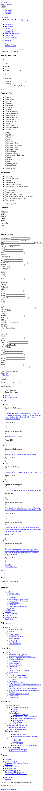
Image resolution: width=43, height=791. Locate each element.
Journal (9, 103)
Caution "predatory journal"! (18, 729)
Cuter (10, 668)
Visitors (11, 631)
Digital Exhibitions (11, 617)
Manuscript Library (15, 644)
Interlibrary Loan (18, 720)
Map (8, 123)
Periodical (10, 105)
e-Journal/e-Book (12, 178)
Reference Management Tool (18, 725)
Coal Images (9, 32)
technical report (12, 165)
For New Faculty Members (17, 676)
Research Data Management (18, 749)
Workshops (12, 679)
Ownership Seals (10, 30)
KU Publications (18, 744)
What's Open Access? (19, 734)
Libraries (19, 19)
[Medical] (4, 217)
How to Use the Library (16, 659)
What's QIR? (17, 740)
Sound (9, 129)
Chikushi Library (14, 642)
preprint (9, 159)
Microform (10, 125)
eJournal (9, 107)
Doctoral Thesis (12, 117)
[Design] (4, 218)
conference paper (12, 147)
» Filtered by (5, 375)
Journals (15, 711)
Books (15, 709)
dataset (9, 139)
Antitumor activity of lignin (13, 436)
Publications (8, 615)
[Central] (4, 213)
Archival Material (12, 111)
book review (11, 168)
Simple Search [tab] (9, 44)
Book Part (10, 99)
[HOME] (4, 2)
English (9, 4)
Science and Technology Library (19, 636)
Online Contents (14, 663)
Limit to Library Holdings (11, 51)
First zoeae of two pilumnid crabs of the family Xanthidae (23, 490)
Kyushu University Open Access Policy (25, 736)
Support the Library (11, 768)
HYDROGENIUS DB (12, 33)
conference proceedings (14, 145)
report (9, 161)
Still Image (10, 135)
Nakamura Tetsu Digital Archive (19, 601)
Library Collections (11, 37)
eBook (9, 101)
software (10, 141)
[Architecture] (4, 223)
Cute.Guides (9, 619)
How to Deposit (18, 742)
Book (9, 97)
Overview (8, 759)
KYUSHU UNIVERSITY (9, 789)
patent (9, 157)
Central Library (13, 635)
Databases (8, 612)
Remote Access (17, 722)
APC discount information (17, 727)
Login (3, 6)
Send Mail (8, 395)
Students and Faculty (15, 629)
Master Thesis (11, 119)
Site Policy (8, 12)
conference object (12, 143)
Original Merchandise (11, 766)
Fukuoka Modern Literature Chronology (20, 196)
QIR (6, 23)
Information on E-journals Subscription (25, 716)
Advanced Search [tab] (10, 46)
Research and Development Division (16, 763)
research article (12, 153)
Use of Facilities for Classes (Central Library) (23, 688)
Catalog (9, 176)
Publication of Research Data (18, 751)
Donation (8, 14)
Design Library (13, 640)
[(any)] (4, 212)
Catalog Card (9, 35)
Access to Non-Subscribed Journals (24, 718)
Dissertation (8, 24)
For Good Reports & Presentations (20, 656)
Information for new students (18, 654)
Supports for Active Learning (18, 677)
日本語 (3, 4)
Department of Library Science (14, 772)
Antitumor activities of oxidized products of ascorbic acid (23, 472)
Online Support (13, 672)
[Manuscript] (4, 222)
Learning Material (12, 113)
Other (9, 137)
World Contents (10, 610)
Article (9, 109)
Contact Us (8, 10)
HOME (7, 19)
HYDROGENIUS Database (18, 606)
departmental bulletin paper (15, 155)
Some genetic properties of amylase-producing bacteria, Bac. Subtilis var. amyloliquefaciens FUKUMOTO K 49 (23, 509)
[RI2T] (4, 225)
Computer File (11, 121)
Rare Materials (9, 26)
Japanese (6, 322)
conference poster (12, 149)
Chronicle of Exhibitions (12, 770)
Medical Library (14, 638)
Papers (9, 180)
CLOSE (3, 574)
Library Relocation (11, 761)
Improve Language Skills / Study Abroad (22, 658)
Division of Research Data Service (16, 774)
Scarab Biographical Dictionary (17, 198)
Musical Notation (12, 127)
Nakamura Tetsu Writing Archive (17, 186)
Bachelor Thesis (12, 115)
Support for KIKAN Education (18, 683)
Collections (13, 19)
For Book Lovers (14, 661)
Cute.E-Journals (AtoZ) (20, 715)
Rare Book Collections (14, 184)
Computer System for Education (19, 670)
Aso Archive (9, 28)
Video (9, 133)
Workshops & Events (15, 665)
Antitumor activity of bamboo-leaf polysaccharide (20, 454)
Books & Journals (28, 21)
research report (11, 163)
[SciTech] (4, 215)
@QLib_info (9, 777)
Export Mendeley (11, 397)
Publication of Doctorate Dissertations (25, 745)
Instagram (8, 779)
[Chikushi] (4, 220)
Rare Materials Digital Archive (18, 599)
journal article (11, 151)
